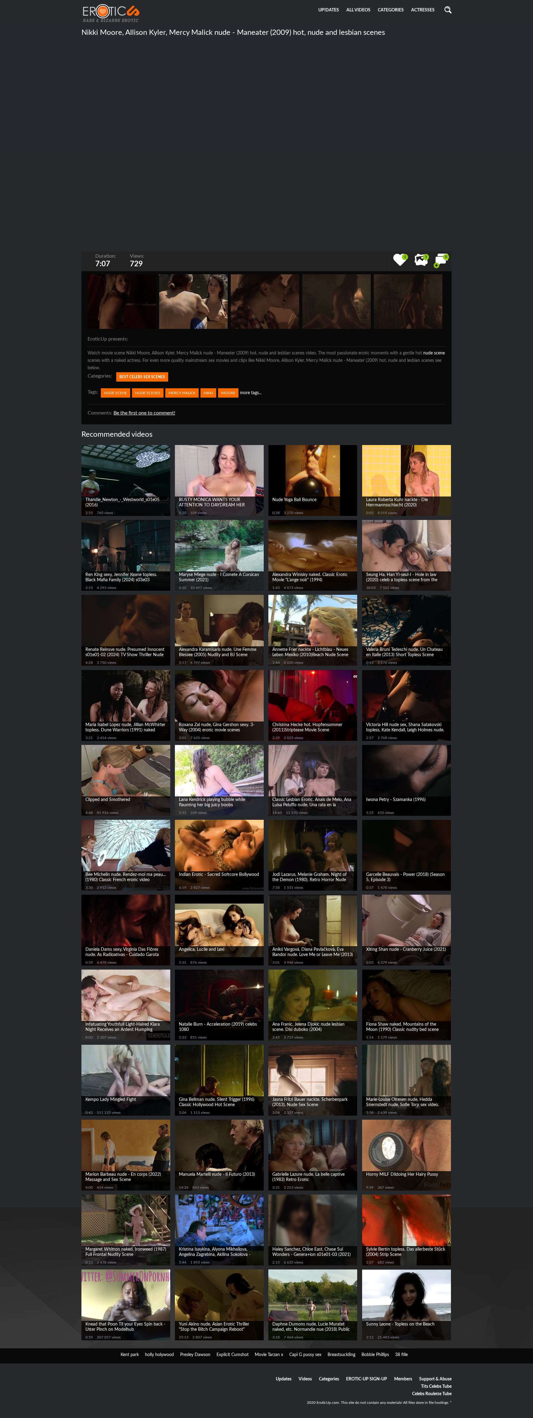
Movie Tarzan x (269, 1355)
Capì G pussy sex (305, 1355)
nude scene (434, 353)
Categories (329, 1379)
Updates (283, 1379)
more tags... (251, 393)
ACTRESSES (423, 10)
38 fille (401, 1355)
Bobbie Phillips (375, 1355)
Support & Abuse (435, 1379)
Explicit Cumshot (233, 1355)
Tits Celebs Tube (436, 1386)
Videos (305, 1379)
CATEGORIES (391, 10)
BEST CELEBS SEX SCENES (142, 377)
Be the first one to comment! (144, 413)
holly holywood (159, 1355)
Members (403, 1379)
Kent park (130, 1355)
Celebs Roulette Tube (432, 1394)
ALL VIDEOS (358, 10)
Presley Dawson (195, 1355)
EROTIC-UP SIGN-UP (366, 1379)
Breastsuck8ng (341, 1355)
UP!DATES (328, 10)
